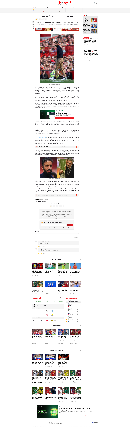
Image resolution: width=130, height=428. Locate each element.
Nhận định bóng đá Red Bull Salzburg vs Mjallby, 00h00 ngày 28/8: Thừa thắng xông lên (63, 379)
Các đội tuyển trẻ (73, 274)
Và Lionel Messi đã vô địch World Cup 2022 (86, 30)
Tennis (59, 274)
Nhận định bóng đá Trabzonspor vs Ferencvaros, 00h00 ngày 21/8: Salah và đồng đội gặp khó (75, 397)
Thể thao (68, 7)
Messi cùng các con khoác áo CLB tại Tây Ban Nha (49, 271)
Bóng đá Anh (92, 7)
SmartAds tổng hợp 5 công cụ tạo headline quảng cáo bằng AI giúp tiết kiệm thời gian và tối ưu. (64, 115)
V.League (33, 301)
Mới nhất (87, 7)
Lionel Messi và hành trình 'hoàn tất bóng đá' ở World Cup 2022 (86, 20)
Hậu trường (47, 274)
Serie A (60, 301)
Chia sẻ (45, 19)
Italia (65, 7)
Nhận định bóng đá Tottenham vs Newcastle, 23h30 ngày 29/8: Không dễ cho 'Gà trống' (91, 54)
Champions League (48, 7)
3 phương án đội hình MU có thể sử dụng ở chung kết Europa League (54, 218)
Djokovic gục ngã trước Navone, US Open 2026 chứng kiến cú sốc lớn (63, 271)
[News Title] (33, 27)
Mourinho (44, 201)
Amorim (39, 201)
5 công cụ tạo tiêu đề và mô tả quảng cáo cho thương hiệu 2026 (64, 112)
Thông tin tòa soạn (35, 426)
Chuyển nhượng (41, 7)
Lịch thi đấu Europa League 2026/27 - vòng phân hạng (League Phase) (50, 362)
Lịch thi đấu (37, 298)
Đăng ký (70, 225)
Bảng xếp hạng (71, 298)
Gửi (76, 237)
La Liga (57, 301)
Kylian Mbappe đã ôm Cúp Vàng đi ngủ (86, 25)
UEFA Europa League (73, 301)
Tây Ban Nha (55, 7)
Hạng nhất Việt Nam (46, 301)
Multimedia (77, 7)
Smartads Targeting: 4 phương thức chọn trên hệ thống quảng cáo (74, 409)
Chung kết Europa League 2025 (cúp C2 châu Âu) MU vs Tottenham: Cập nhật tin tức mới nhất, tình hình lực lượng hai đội (57, 215)
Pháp (62, 7)
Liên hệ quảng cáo (41, 426)
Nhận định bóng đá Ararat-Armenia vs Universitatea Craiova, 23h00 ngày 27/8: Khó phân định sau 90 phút (37, 380)
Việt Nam (36, 7)
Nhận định (72, 7)
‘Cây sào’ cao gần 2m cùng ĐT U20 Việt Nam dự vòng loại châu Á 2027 (75, 271)
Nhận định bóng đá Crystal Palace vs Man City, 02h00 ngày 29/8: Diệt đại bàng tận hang (63, 338)
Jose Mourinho (42, 137)
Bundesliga (64, 301)
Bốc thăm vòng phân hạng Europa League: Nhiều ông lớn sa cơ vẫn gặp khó (63, 362)
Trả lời (44, 246)
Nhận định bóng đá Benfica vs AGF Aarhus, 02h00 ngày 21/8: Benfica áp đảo (50, 396)
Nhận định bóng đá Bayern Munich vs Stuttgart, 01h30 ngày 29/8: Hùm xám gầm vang (91, 59)
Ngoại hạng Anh (35, 275)
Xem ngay (57, 118)
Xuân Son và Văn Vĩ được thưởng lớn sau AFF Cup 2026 (50, 289)
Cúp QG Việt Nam (39, 301)
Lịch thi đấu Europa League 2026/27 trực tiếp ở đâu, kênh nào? (37, 362)
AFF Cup (46, 341)
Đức (59, 7)
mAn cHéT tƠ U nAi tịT (44, 241)
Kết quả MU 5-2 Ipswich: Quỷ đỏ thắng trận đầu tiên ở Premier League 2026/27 (37, 338)
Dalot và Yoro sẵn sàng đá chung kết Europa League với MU (53, 212)
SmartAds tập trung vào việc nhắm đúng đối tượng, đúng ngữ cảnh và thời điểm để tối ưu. (75, 412)
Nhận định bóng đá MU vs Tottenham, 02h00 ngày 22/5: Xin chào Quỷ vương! (56, 211)
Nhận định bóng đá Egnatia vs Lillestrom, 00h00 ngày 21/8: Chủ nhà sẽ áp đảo (37, 396)
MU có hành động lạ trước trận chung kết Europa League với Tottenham (55, 216)
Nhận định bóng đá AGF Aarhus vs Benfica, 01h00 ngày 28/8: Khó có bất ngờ (50, 379)
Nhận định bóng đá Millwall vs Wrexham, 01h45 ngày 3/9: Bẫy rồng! (62, 289)
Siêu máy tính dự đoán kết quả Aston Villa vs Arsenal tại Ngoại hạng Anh (37, 272)
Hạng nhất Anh (60, 293)
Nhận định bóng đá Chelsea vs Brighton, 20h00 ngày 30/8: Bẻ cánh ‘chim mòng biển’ (91, 45)
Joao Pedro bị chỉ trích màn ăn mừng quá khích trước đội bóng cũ (75, 289)
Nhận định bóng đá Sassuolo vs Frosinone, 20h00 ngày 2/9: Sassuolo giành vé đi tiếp (37, 289)
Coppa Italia (34, 293)
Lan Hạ (37, 199)
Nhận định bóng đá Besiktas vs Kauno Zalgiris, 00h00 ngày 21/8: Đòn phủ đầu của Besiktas (62, 397)
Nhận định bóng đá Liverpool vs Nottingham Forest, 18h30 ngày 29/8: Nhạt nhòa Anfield (75, 338)
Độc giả (41, 249)
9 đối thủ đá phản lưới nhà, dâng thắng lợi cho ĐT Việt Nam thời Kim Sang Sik (50, 338)
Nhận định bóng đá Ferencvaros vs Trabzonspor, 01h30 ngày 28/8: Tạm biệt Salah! (75, 379)
